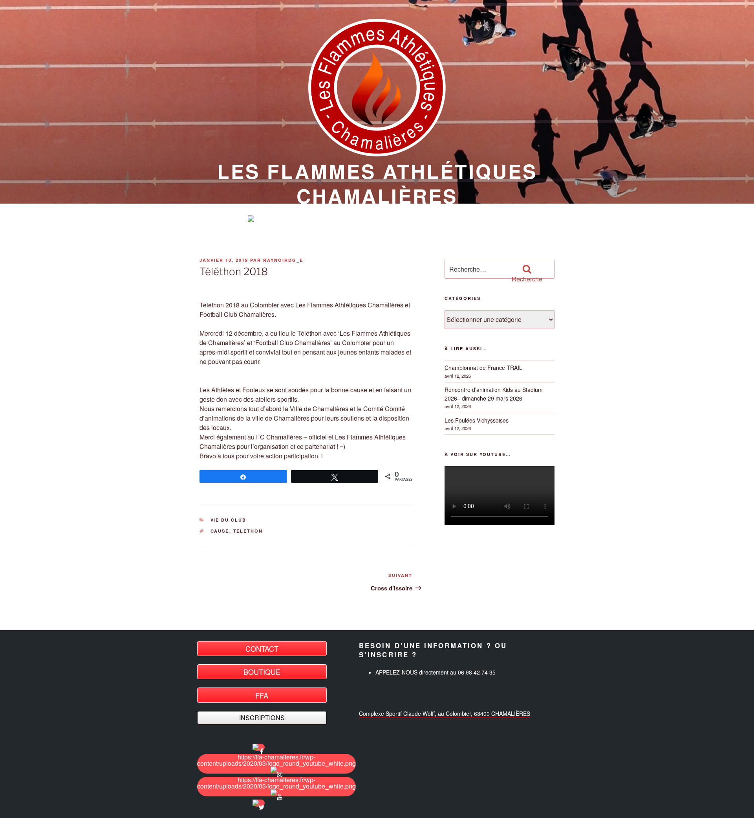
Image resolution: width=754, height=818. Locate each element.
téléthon (248, 531)
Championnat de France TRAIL (483, 367)
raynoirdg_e (283, 260)
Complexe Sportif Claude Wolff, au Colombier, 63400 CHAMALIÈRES (444, 713)
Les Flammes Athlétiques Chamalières (377, 183)
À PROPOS (393, 219)
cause (219, 531)
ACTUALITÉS (291, 219)
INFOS (443, 219)
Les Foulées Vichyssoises (477, 420)
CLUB (344, 219)
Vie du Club (228, 520)
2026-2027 (491, 219)
